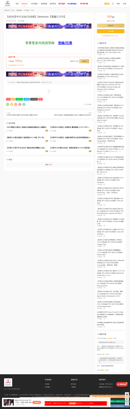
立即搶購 (72, 403)
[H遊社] (48, 26)
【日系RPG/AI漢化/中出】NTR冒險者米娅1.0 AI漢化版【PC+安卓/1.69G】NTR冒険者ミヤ (110, 159)
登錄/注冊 (65, 43)
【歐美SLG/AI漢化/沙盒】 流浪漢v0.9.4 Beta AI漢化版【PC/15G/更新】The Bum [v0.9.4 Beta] (110, 348)
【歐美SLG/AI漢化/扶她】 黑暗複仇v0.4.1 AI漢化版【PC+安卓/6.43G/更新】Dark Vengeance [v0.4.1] (110, 107)
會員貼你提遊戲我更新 (107, 366)
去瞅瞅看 (37, 402)
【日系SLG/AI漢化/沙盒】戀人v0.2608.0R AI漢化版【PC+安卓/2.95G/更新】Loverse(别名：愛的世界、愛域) (110, 263)
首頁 (17, 4)
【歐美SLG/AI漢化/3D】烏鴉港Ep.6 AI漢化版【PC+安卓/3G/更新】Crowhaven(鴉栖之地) (110, 221)
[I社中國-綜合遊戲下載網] (7, 3)
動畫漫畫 (44, 4)
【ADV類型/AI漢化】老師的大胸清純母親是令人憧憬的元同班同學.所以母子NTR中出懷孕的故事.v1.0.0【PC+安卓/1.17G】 (27, 127)
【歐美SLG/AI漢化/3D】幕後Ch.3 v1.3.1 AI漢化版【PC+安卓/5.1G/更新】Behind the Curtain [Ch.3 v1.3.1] (110, 273)
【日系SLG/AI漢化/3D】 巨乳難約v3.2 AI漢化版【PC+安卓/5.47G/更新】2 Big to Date (110, 128)
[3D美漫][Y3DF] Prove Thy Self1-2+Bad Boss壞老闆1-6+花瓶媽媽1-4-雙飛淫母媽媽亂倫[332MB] (110, 314)
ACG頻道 (101, 384)
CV (13, 99)
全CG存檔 (34, 99)
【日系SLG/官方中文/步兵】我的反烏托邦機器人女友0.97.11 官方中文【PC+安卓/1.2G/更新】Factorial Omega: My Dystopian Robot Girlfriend (25, 148)
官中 (40, 99)
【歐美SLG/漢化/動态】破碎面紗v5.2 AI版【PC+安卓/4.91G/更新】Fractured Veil (25, 137)
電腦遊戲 (24, 4)
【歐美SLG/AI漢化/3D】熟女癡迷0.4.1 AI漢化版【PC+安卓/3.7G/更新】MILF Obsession (110, 180)
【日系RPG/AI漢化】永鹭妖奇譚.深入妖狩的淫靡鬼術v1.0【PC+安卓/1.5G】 (70, 137)
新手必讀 (73, 384)
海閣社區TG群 (103, 387)
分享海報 (88, 104)
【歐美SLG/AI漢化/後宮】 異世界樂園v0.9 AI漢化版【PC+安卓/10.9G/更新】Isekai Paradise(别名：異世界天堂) (110, 138)
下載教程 (73, 387)
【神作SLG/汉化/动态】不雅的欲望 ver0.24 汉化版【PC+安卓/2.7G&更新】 (111, 397)
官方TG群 (86, 403)
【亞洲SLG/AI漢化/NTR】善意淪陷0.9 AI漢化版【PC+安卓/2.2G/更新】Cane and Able (110, 201)
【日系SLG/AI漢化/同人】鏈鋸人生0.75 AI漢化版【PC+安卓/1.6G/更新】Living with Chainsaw (110, 231)
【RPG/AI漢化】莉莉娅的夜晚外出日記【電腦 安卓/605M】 (72, 115)
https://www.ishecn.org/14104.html (28, 82)
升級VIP (84, 61)
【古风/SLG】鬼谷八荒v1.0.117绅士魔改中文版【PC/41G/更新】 (110, 406)
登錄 (50, 165)
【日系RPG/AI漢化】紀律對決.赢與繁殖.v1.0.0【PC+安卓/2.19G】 (70, 127)
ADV (8, 99)
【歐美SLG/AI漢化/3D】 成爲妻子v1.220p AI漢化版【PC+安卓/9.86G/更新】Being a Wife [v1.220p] (110, 118)
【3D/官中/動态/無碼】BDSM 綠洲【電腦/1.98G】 (22, 115)
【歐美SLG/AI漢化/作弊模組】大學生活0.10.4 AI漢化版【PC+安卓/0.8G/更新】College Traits (110, 242)
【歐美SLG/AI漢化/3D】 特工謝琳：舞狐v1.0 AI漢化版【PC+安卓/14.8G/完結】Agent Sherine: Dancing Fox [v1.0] (110, 294)
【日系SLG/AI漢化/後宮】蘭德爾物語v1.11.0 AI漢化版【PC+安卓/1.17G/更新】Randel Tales (110, 252)
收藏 (111, 31)
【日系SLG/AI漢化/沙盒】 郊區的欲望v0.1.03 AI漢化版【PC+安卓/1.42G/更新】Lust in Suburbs (70, 148)
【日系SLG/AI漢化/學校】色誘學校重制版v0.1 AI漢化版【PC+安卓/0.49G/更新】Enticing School (110, 283)
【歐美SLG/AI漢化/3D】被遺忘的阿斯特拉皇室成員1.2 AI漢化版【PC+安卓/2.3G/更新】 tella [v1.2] (110, 169)
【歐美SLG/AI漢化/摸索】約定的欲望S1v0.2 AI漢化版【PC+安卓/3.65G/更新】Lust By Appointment (110, 304)
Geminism (19, 99)
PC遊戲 (22, 21)
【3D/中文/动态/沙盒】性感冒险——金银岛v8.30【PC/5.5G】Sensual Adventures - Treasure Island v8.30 (111, 401)
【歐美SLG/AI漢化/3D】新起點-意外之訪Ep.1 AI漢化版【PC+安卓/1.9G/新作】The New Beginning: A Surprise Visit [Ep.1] (110, 211)
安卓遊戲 (34, 4)
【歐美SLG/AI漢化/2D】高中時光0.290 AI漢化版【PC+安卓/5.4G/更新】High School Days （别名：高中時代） (110, 190)
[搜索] (113, 3)
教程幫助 (53, 4)
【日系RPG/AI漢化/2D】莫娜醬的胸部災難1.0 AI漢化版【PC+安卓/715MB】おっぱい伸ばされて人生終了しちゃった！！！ (110, 149)
